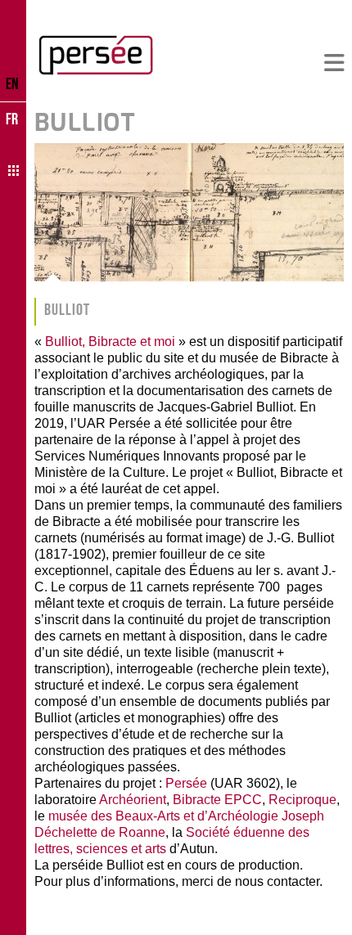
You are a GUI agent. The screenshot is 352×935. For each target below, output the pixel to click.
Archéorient (132, 800)
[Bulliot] (189, 212)
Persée (186, 783)
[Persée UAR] (95, 54)
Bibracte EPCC (217, 800)
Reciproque (302, 800)
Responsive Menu (334, 63)
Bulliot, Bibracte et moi (110, 341)
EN (12, 83)
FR (12, 119)
